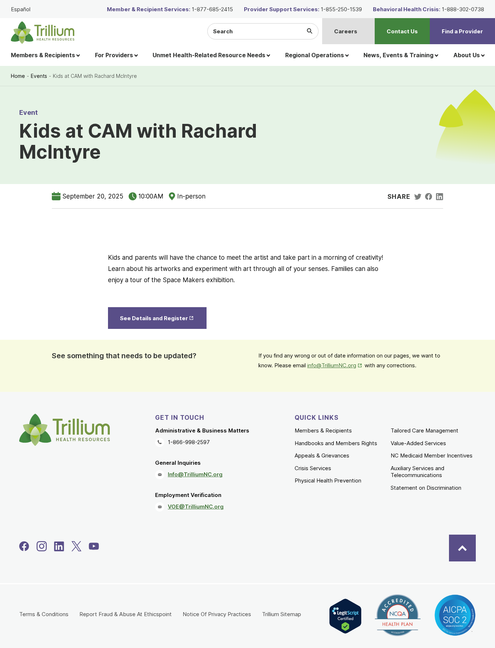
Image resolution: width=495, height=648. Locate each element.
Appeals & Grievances (322, 455)
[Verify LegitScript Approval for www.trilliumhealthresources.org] (345, 616)
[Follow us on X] (76, 546)
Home (18, 76)
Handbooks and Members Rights (336, 443)
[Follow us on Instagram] (42, 546)
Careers (345, 31)
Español (20, 9)
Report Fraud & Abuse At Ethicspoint (125, 614)
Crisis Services (313, 468)
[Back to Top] (462, 548)
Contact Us (402, 31)
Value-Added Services (418, 443)
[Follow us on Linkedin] (59, 546)
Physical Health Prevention (328, 480)
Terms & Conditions (43, 614)
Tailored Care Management (424, 430)
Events (39, 76)
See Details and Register (163, 318)
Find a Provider (462, 31)
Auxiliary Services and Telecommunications (417, 472)
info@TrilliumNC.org (335, 365)
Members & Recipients (323, 430)
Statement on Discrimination (426, 487)
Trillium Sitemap (281, 614)
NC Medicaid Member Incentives (432, 455)
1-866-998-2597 (189, 442)
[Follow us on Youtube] (94, 546)
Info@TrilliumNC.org (195, 474)
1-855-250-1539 (341, 9)
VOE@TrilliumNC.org (196, 506)
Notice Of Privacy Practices (217, 614)
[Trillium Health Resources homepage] (42, 32)
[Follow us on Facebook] (24, 546)
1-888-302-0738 (463, 9)
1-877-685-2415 (212, 9)
